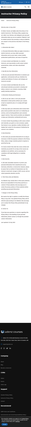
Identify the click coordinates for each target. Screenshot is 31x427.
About (2, 362)
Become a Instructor (6, 368)
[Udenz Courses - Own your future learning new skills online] (6, 7)
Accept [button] (4, 424)
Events (2, 381)
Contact (3, 401)
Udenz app (3, 385)
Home (2, 21)
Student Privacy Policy (6, 395)
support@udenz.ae (7, 3)
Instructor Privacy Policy (7, 398)
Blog (2, 365)
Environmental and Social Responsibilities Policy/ (13, 415)
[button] (21, 2)
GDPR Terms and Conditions (8, 412)
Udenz (2, 378)
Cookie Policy (25, 418)
